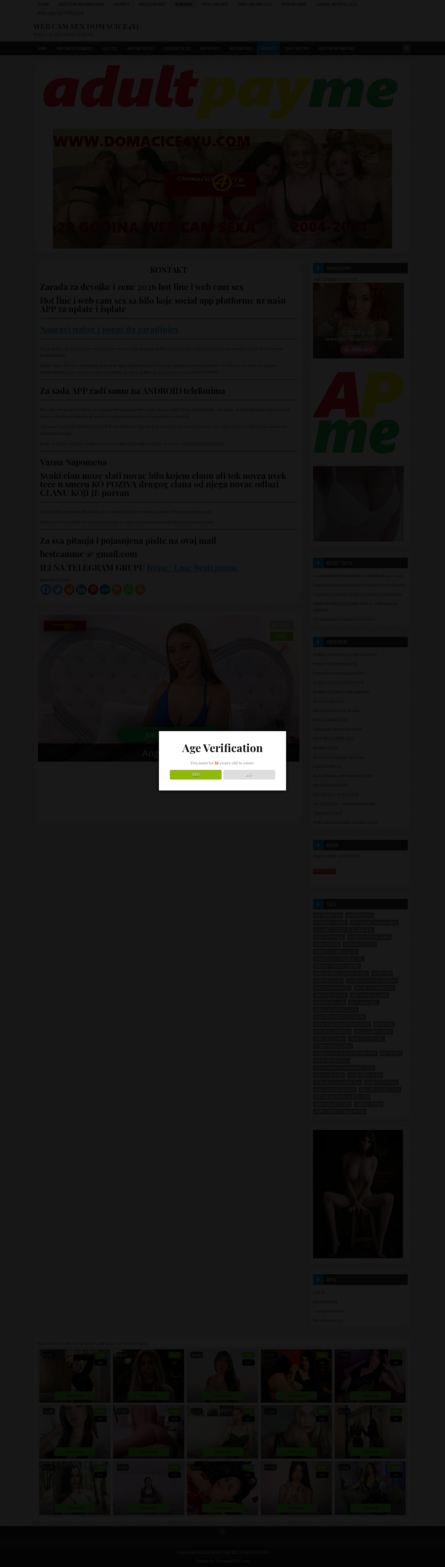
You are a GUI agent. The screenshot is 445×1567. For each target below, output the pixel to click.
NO (249, 775)
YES (195, 775)
